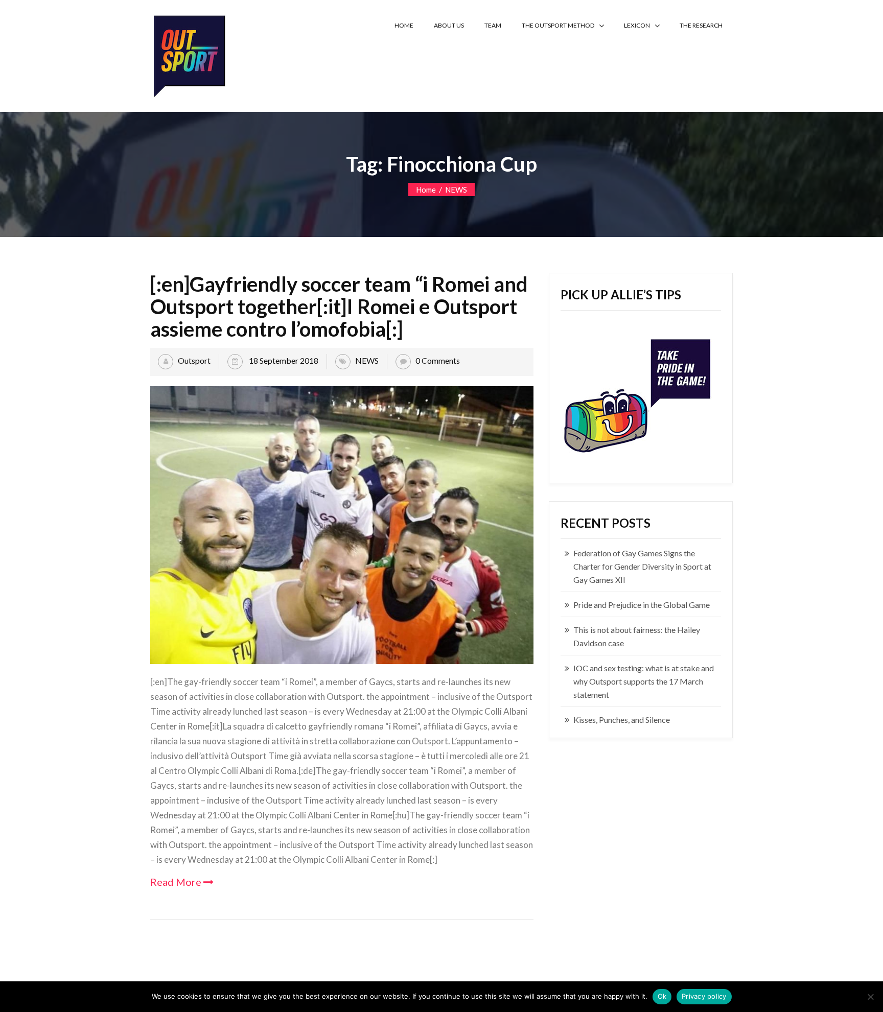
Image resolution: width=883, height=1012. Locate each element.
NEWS (456, 189)
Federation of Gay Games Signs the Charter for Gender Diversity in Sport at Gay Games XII (642, 566)
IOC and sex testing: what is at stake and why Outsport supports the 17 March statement (643, 681)
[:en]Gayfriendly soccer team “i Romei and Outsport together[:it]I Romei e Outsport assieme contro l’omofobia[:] (339, 306)
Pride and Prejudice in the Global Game (641, 604)
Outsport (194, 360)
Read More (176, 882)
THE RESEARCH (701, 25)
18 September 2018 (282, 360)
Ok (662, 996)
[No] (870, 997)
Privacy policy (704, 996)
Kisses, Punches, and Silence (621, 719)
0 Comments (437, 360)
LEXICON (637, 25)
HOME (403, 25)
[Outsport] (188, 54)
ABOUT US (449, 25)
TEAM (492, 25)
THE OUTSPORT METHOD (558, 25)
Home (426, 189)
